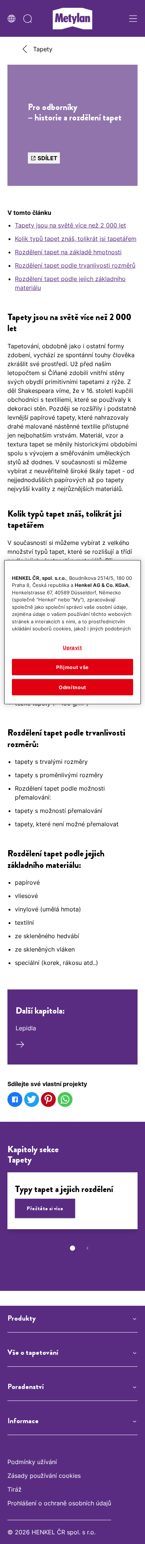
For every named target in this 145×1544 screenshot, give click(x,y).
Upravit (72, 647)
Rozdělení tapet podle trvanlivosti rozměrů (75, 265)
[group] (72, 1216)
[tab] (72, 1248)
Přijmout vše (72, 667)
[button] (72, 1318)
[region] (73, 632)
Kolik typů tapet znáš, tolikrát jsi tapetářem (75, 238)
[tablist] (72, 1248)
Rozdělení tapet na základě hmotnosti (68, 252)
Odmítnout (72, 687)
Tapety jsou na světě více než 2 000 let (70, 225)
